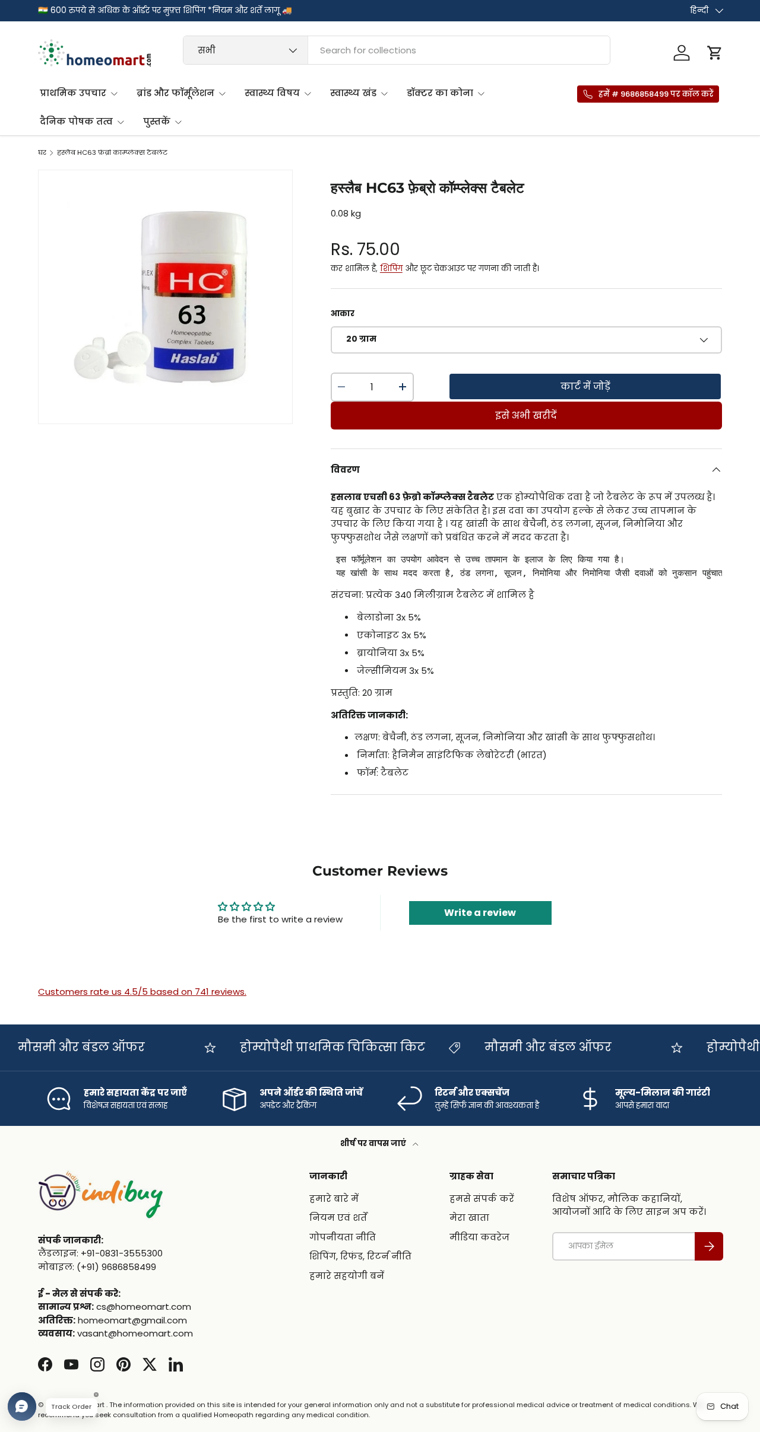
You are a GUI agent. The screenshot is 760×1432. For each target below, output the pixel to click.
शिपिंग (391, 268)
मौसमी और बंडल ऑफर (71, 1047)
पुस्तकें (156, 121)
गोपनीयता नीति (342, 1236)
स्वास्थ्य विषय (272, 93)
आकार (342, 313)
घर (42, 152)
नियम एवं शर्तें (338, 1217)
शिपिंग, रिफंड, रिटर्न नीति (360, 1256)
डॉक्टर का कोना (440, 93)
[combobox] (396, 50)
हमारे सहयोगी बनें (346, 1275)
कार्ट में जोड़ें (585, 386)
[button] (715, 53)
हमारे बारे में (334, 1198)
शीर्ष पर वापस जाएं (374, 1143)
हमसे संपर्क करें (481, 1198)
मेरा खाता (469, 1217)
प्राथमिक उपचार (73, 93)
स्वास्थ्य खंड (353, 93)
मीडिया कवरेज (479, 1236)
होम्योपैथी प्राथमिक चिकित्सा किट (323, 1047)
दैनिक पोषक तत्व (76, 121)
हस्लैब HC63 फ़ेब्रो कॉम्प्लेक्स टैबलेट (112, 152)
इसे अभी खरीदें (526, 415)
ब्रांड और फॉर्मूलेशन (175, 93)
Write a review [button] (480, 912)
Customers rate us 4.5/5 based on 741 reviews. (142, 991)
